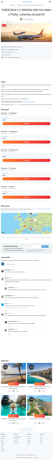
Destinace (2, 438)
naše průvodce (17, 104)
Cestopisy (15, 440)
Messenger (29, 438)
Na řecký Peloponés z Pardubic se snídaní (39, 419)
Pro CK (41, 442)
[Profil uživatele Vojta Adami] (2, 271)
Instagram (29, 440)
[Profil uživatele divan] (2, 304)
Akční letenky (12, 5)
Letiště (2, 440)
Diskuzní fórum (16, 438)
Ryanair (13, 52)
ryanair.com (5, 118)
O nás (41, 436)
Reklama (31, 457)
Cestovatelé (16, 442)
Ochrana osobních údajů (24, 457)
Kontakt (41, 438)
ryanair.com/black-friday (29, 102)
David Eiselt (30, 19)
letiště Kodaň (17, 211)
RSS (27, 444)
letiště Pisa (23, 211)
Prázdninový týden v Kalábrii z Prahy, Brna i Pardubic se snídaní (39, 387)
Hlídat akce (45, 246)
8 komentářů (11, 21)
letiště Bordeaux (10, 211)
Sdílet (51, 21)
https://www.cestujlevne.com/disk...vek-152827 (15, 307)
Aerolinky (2, 442)
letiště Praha (34, 209)
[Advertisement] (26, 70)
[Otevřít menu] (2, 1)
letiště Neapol (41, 209)
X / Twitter (29, 442)
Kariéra (41, 440)
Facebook (28, 436)
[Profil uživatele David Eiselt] (6, 288)
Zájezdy (2, 444)
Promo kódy (3, 450)
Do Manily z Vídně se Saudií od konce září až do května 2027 (13, 419)
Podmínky (17, 457)
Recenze (2, 448)
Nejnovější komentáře (17, 436)
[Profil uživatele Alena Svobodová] (6, 322)
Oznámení (35, 457)
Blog (1, 446)
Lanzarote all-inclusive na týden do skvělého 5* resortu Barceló (13, 387)
